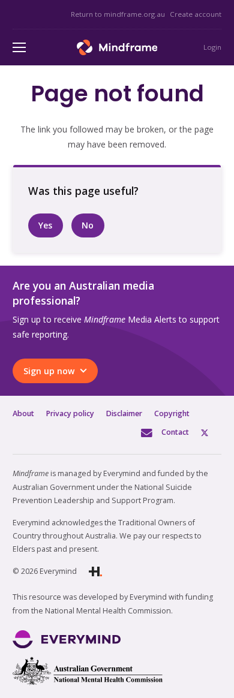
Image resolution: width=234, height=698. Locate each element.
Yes (45, 225)
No (88, 225)
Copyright (172, 413)
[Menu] (19, 47)
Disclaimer (124, 413)
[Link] (117, 47)
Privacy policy (70, 413)
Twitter (211, 432)
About (23, 413)
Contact (175, 432)
